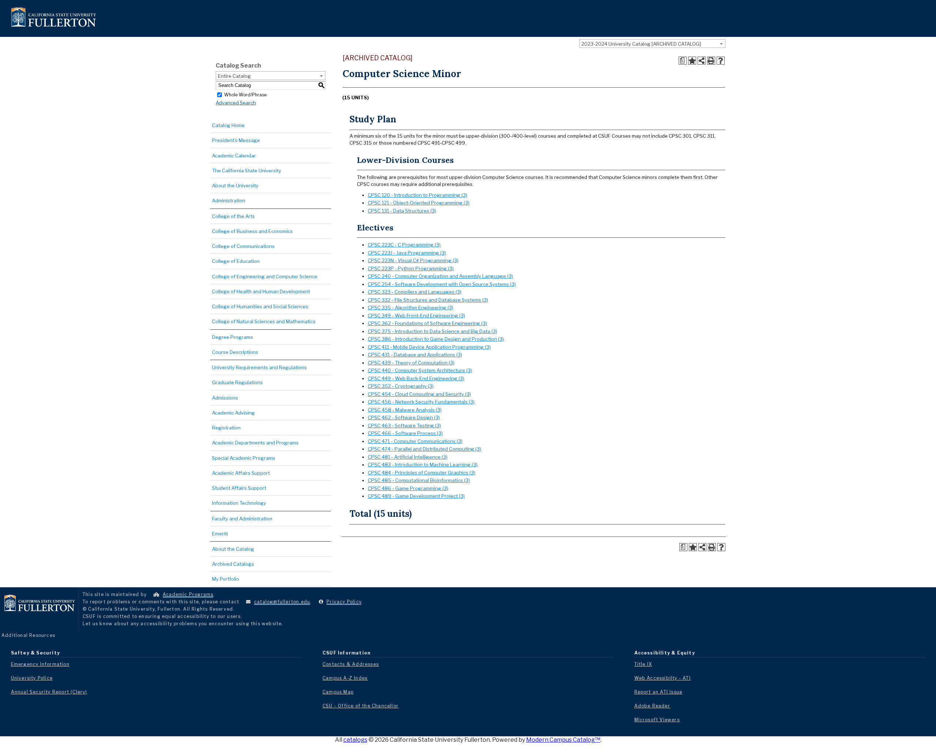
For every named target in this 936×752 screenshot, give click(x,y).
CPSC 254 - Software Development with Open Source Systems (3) (442, 284)
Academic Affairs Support (241, 473)
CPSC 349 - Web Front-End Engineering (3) (416, 315)
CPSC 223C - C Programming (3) (404, 245)
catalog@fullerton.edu (282, 601)
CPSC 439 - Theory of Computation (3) (411, 363)
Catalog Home (228, 125)
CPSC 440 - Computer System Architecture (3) (420, 370)
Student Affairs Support (239, 488)
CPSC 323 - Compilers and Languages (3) (414, 292)
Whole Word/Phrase (245, 94)
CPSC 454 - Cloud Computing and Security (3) (419, 394)
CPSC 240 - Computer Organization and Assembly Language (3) (440, 276)
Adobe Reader (652, 706)
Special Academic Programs (243, 458)
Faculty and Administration (242, 519)
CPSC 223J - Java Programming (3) (407, 253)
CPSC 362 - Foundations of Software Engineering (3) (427, 323)
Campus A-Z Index (345, 678)
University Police (32, 678)
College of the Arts (233, 216)
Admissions (225, 398)
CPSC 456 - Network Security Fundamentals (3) (421, 402)
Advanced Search (236, 103)
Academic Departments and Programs (255, 443)
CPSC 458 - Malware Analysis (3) (405, 410)
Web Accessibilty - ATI (662, 678)
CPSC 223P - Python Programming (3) (411, 268)
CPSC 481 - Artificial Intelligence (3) (408, 457)
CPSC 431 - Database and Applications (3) (415, 355)
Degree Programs (232, 337)
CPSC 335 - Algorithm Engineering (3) (410, 307)
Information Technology (239, 503)
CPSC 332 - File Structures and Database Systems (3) (428, 300)
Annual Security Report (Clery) (49, 692)
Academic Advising (233, 413)
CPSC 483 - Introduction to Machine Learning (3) (423, 464)
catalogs (355, 739)
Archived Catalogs (233, 564)
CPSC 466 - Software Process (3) (405, 433)
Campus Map (338, 692)
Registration (226, 428)
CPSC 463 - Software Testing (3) (404, 425)
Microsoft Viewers (657, 719)
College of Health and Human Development (261, 291)
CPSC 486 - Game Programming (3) (408, 488)
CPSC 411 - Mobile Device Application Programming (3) (429, 347)
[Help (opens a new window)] (721, 61)
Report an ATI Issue (658, 692)
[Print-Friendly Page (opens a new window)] (711, 61)
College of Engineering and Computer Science (264, 276)
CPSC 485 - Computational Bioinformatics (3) (419, 480)
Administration (228, 200)
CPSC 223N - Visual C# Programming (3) (413, 260)
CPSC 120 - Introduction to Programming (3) (417, 195)
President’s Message (236, 140)
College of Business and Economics (252, 231)
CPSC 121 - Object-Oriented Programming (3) (418, 203)
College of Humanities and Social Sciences (260, 306)
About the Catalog (233, 549)
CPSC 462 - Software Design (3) (404, 417)
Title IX (643, 664)
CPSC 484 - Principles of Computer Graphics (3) (421, 473)
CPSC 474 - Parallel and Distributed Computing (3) (424, 449)
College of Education (236, 261)
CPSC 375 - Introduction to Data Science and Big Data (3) (432, 331)
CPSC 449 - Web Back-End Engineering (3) (416, 378)
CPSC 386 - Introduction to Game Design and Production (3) (436, 339)
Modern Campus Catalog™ (563, 739)
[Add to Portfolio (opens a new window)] (692, 61)
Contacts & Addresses (350, 664)
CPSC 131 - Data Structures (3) (402, 211)
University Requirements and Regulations (259, 367)
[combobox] (652, 43)
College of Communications (243, 246)
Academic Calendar (234, 156)
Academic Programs (188, 594)
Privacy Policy (344, 601)
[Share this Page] (702, 61)
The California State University (246, 170)
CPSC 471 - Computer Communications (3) (415, 441)
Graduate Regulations (237, 382)
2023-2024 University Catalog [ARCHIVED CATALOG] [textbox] (641, 44)
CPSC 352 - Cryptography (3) (401, 386)
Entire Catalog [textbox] (234, 76)
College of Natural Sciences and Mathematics (264, 321)
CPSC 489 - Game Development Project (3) (416, 496)
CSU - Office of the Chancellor (360, 706)
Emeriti (220, 534)
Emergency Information (40, 664)
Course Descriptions (235, 352)
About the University (235, 185)
